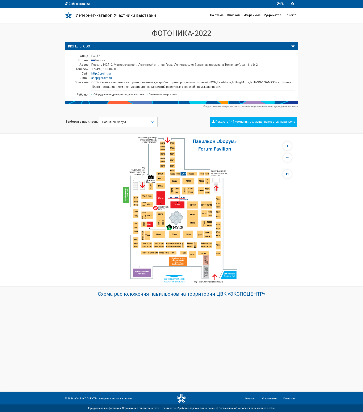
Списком (233, 15)
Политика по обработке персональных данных (189, 408)
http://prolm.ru (101, 73)
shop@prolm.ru (101, 78)
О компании (269, 398)
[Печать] (293, 4)
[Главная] (70, 15)
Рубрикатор (272, 15)
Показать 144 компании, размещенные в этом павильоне (255, 121)
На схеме (217, 15)
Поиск (289, 15)
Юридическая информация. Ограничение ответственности (123, 408)
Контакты (289, 398)
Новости (250, 398)
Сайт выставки (79, 4)
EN (282, 4)
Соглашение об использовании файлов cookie (247, 408)
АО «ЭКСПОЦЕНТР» (85, 398)
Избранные (252, 15)
